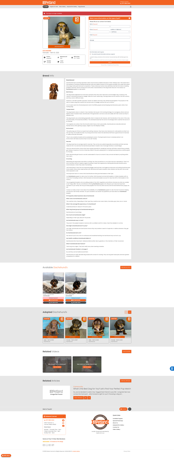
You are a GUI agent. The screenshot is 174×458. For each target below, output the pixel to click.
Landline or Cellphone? (116, 29)
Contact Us (116, 427)
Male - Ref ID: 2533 (49, 340)
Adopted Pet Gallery (72, 6)
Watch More (126, 351)
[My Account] (130, 6)
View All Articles (125, 381)
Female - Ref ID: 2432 (116, 340)
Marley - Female (48, 294)
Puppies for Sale (54, 6)
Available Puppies (118, 418)
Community (78, 386)
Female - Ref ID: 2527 (72, 340)
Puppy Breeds (81, 6)
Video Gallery (62, 6)
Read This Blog (78, 398)
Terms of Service (122, 60)
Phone (94, 29)
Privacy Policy (114, 60)
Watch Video (57, 367)
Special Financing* (118, 420)
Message (92, 40)
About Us (115, 423)
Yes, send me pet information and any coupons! (103, 54)
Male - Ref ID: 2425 (94, 340)
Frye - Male (70, 294)
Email (93, 34)
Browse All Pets (125, 267)
